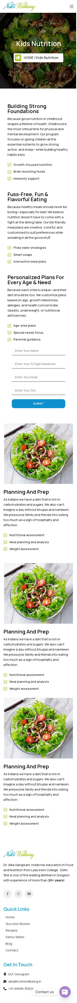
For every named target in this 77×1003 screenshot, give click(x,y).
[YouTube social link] (29, 894)
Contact (12, 950)
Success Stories (18, 923)
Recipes (12, 930)
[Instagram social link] (18, 894)
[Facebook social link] (7, 894)
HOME (29, 57)
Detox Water (15, 937)
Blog (9, 943)
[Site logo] (19, 6)
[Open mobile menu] (71, 6)
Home (10, 917)
